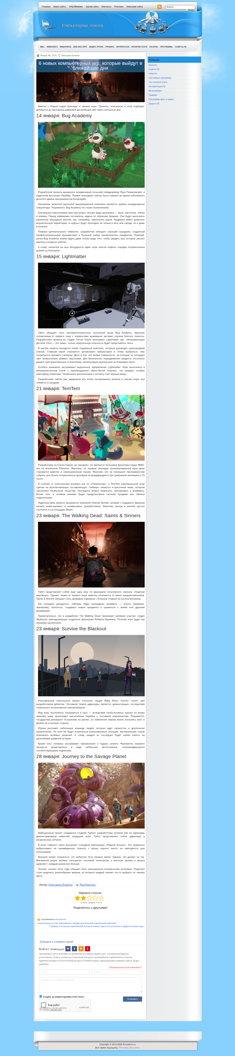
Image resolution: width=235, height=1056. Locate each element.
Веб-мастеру (80, 46)
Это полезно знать (158, 81)
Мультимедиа (155, 90)
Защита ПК (154, 103)
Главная (46, 7)
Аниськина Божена (60, 884)
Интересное (122, 46)
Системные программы (160, 77)
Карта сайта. (60, 7)
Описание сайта (134, 7)
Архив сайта (92, 7)
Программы (166, 46)
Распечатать (87, 884)
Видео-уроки (96, 46)
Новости (153, 73)
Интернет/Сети (139, 46)
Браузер (153, 64)
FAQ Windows (76, 7)
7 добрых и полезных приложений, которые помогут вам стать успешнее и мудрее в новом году (96, 926)
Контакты (106, 7)
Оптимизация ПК (157, 86)
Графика (109, 46)
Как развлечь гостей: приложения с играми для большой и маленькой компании (77, 923)
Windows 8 (52, 46)
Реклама (118, 7)
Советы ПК (180, 46)
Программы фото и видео (161, 99)
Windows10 (65, 46)
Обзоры (153, 46)
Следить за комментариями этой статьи (63, 996)
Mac (42, 46)
